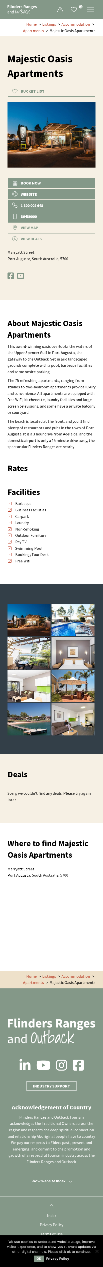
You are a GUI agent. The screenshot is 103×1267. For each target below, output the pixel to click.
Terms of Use (51, 1233)
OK (38, 1259)
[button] (91, 8)
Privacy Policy (51, 1224)
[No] (96, 1251)
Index (51, 1215)
